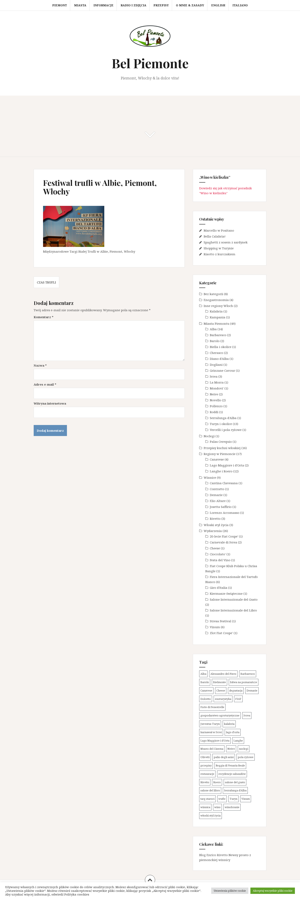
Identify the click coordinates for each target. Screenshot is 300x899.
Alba (213, 329)
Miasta (80, 5)
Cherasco (216, 353)
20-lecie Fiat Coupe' (224, 536)
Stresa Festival (220, 621)
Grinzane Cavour (222, 370)
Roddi (214, 412)
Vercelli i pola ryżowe (226, 430)
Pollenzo (216, 406)
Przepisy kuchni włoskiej (222, 448)
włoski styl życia (210, 815)
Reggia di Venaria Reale (230, 765)
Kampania (217, 317)
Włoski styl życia (216, 525)
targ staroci (207, 799)
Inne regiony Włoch (218, 306)
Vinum (215, 627)
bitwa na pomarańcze (243, 682)
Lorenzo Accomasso (224, 513)
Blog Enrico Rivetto (213, 855)
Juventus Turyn (210, 724)
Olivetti (205, 757)
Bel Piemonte (150, 63)
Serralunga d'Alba (223, 418)
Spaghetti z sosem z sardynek (226, 242)
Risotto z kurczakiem (219, 254)
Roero (217, 782)
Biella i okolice (220, 347)
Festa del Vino (220, 560)
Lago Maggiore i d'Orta (227, 465)
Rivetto (215, 518)
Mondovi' (217, 388)
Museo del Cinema (211, 749)
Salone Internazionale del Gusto (234, 599)
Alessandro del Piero (223, 674)
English (218, 5)
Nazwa (40, 365)
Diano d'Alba (219, 359)
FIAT (238, 699)
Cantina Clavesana (224, 483)
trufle (222, 799)
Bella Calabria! (215, 236)
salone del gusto (235, 782)
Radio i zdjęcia (133, 5)
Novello (215, 400)
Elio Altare (218, 501)
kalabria (229, 724)
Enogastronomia (216, 300)
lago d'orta (232, 732)
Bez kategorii (213, 294)
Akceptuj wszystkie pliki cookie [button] (272, 890)
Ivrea (214, 376)
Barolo (215, 341)
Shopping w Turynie (219, 248)
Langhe (238, 740)
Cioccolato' (218, 554)
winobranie (232, 807)
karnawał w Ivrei (211, 732)
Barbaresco (218, 335)
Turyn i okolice (221, 424)
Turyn (233, 799)
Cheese (215, 548)
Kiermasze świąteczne (226, 593)
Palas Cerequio (221, 441)
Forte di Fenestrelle (212, 707)
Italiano (240, 5)
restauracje (207, 774)
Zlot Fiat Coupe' (221, 633)
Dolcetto (205, 699)
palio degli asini (224, 757)
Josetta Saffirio (221, 507)
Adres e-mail (45, 384)
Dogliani (216, 364)
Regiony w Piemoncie (220, 454)
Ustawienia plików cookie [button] (230, 890)
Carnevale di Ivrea (223, 542)
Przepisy (161, 5)
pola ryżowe (245, 757)
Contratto (217, 489)
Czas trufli (46, 282)
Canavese (217, 459)
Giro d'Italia (218, 588)
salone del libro (210, 790)
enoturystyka (223, 699)
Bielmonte (219, 682)
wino (217, 807)
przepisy (206, 765)
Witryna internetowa (50, 403)
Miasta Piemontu (216, 323)
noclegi (243, 749)
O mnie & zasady (190, 5)
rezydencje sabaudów (232, 774)
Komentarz (43, 317)
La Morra (217, 382)
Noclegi (209, 436)
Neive (214, 394)
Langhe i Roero (221, 471)
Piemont (59, 5)
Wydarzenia (213, 531)
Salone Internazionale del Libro (233, 610)
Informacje (103, 5)
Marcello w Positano (219, 230)
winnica (205, 807)
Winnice (210, 477)
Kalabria (216, 311)
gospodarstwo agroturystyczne (219, 715)
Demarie (216, 495)
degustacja (235, 690)
